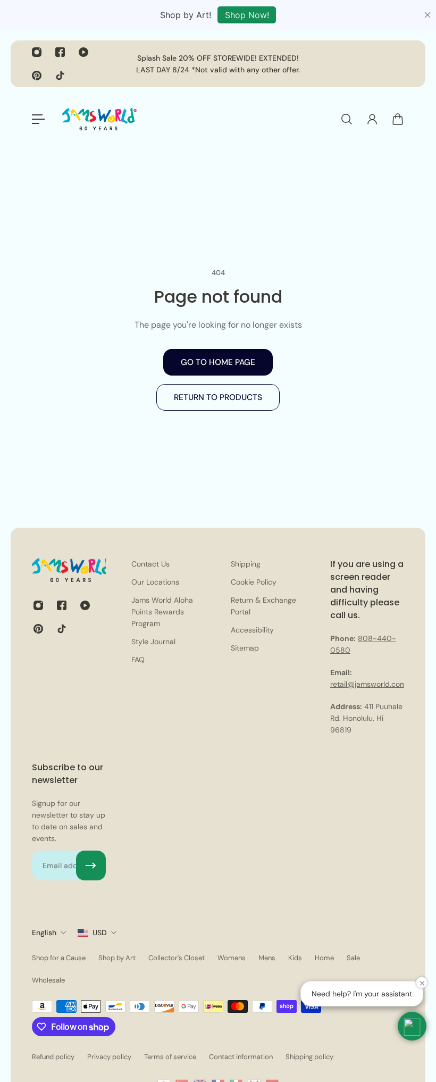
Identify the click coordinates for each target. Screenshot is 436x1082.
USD (100, 932)
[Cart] (397, 119)
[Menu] (38, 119)
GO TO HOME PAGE (218, 362)
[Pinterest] (36, 75)
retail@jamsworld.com (368, 684)
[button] (412, 1026)
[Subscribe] (91, 865)
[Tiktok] (60, 75)
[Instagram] (36, 52)
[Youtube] (83, 52)
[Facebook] (60, 52)
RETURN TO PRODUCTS (218, 397)
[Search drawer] (346, 119)
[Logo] (99, 119)
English (44, 932)
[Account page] (372, 119)
